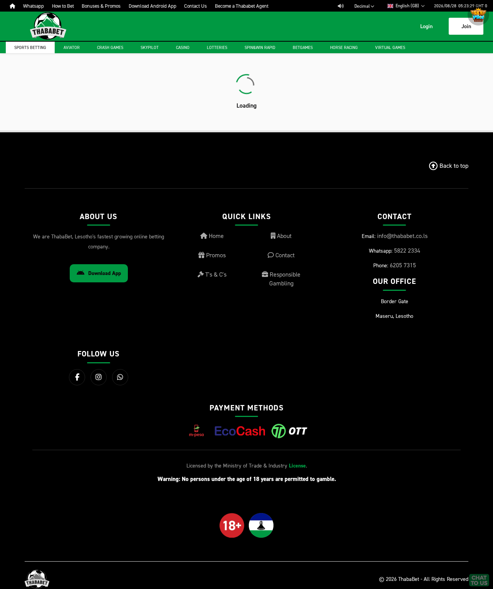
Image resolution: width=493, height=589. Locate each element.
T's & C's (215, 274)
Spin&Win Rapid (260, 47)
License (297, 465)
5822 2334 (407, 250)
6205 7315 (403, 265)
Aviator (72, 47)
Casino (182, 47)
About (283, 236)
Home (215, 236)
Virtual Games (390, 47)
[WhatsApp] (120, 377)
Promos (215, 255)
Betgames (303, 47)
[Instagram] (99, 377)
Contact (284, 255)
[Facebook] (77, 377)
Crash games (110, 47)
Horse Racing (344, 47)
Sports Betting (30, 47)
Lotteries (217, 47)
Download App (104, 273)
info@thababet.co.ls (402, 236)
